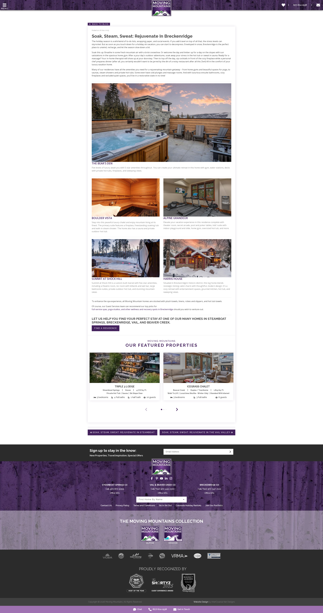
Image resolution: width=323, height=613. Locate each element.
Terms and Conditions (144, 505)
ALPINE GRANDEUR (175, 218)
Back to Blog (100, 24)
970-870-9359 (117, 489)
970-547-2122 (214, 489)
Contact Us (106, 505)
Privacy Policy (122, 505)
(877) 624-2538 (159, 609)
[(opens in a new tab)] (125, 368)
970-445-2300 (167, 489)
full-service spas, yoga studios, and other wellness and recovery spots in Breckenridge (132, 309)
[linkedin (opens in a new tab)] (166, 478)
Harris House (172, 278)
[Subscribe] (230, 452)
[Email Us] (318, 5)
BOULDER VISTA (102, 218)
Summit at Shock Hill (107, 278)
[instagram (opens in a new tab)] (171, 478)
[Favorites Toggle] (283, 5)
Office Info (115, 493)
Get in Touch (183, 609)
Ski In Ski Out (165, 505)
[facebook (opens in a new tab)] (152, 478)
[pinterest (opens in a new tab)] (157, 478)
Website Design (201, 602)
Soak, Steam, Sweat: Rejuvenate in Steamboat (124, 432)
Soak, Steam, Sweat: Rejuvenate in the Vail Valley (196, 432)
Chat (139, 609)
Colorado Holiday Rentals (188, 505)
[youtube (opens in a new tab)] (161, 478)
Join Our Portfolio (214, 505)
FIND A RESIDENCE (105, 328)
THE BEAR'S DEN (102, 163)
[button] (177, 409)
